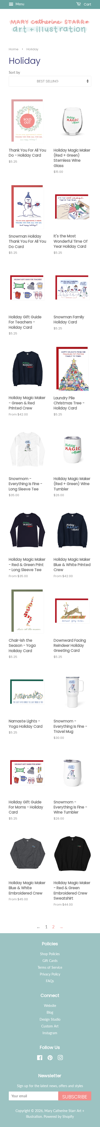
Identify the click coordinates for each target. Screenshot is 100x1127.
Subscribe (74, 1096)
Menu (19, 4)
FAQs (50, 981)
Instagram (49, 1033)
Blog (50, 1012)
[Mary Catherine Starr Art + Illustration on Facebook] (39, 1058)
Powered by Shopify (59, 1116)
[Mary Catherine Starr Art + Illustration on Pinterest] (50, 1058)
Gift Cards (50, 961)
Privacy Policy (50, 974)
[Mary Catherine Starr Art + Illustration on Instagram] (60, 1058)
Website (50, 1005)
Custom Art (49, 1026)
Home (13, 49)
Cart (87, 4)
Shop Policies (50, 954)
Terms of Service (50, 967)
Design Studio (50, 1019)
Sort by (14, 72)
